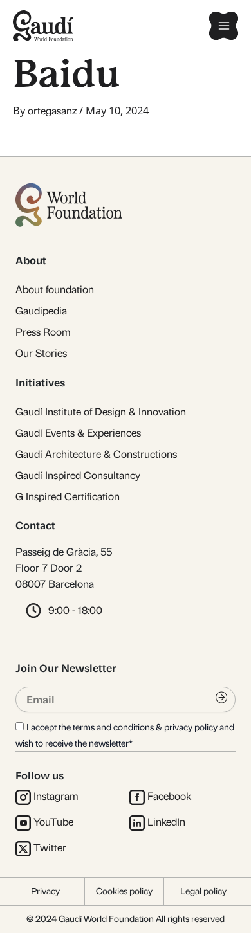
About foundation (54, 290)
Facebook (169, 796)
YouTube (53, 822)
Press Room (43, 332)
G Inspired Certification (67, 497)
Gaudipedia (41, 311)
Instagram (56, 796)
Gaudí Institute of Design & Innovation (100, 412)
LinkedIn (166, 822)
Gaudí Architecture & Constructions (96, 454)
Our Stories (41, 353)
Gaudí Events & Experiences (78, 433)
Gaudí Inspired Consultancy (77, 475)
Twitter (49, 848)
